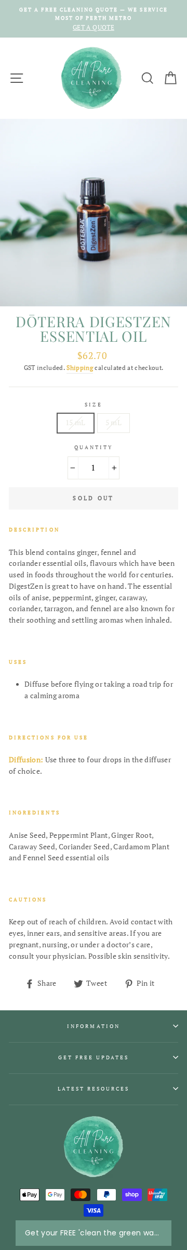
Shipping (79, 368)
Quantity (93, 447)
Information (93, 1026)
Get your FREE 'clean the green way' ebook (93, 1233)
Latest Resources (94, 1088)
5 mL (113, 422)
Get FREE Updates (93, 1057)
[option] (93, 18)
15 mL (75, 422)
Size (93, 404)
